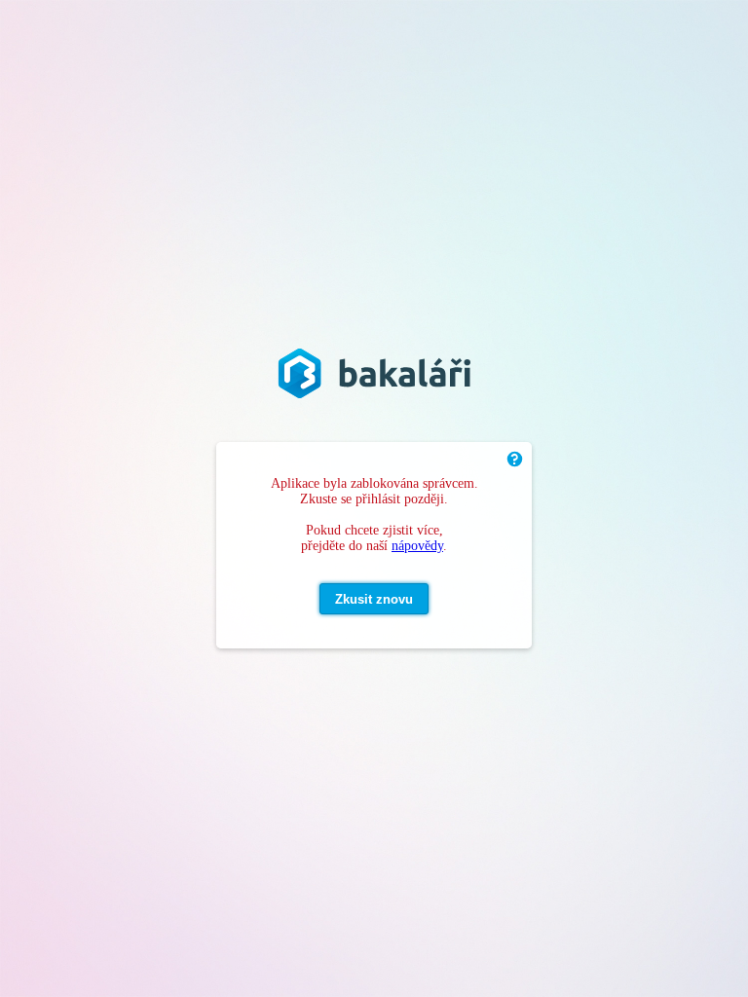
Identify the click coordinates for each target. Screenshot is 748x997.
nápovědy (417, 545)
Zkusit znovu (374, 599)
